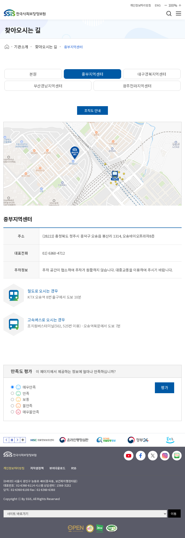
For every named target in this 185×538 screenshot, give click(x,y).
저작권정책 (36, 468)
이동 (174, 513)
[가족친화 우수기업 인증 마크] (90, 528)
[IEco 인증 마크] (99, 528)
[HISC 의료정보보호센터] (42, 440)
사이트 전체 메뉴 (178, 13)
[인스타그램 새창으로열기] (165, 455)
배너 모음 (23, 440)
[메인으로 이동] (25, 12)
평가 (164, 387)
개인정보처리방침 (140, 5)
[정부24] (138, 440)
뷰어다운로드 (57, 468)
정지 (12, 440)
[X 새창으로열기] (153, 455)
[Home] (8, 47)
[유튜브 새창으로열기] (128, 455)
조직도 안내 (92, 110)
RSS (74, 468)
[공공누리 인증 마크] (76, 528)
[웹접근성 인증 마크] (112, 528)
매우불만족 (31, 411)
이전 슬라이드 (6, 440)
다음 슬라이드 (17, 440)
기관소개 (21, 47)
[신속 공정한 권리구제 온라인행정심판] (74, 440)
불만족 (28, 405)
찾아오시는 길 (46, 47)
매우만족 (29, 387)
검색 (169, 13)
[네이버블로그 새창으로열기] (177, 455)
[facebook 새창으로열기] (140, 455)
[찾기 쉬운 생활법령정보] (106, 440)
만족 (26, 393)
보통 (26, 399)
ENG (158, 5)
